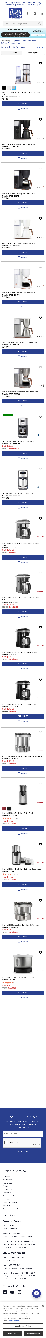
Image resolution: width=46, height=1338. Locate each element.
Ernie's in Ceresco (13, 1221)
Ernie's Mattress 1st (14, 1252)
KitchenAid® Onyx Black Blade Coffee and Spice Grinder (22, 869)
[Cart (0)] (42, 14)
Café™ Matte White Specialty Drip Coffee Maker (18, 243)
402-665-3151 (14, 1233)
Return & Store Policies (12, 1209)
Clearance (7, 1193)
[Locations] (28, 14)
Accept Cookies (33, 1333)
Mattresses (7, 1179)
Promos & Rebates (10, 1196)
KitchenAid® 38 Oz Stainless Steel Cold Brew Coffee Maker (22, 756)
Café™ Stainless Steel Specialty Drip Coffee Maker (20, 342)
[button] (4, 14)
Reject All (12, 1333)
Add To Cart (23, 104)
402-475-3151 (14, 1265)
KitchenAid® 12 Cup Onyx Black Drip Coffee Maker (20, 652)
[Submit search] (39, 23)
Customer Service (10, 1202)
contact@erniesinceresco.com (20, 1236)
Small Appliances (29, 41)
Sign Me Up (23, 1152)
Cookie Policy (13, 1321)
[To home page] (15, 14)
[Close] (43, 1306)
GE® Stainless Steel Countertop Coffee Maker (18, 441)
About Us (6, 1205)
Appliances (16, 41)
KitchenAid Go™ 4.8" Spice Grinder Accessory (18, 977)
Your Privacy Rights (23, 1326)
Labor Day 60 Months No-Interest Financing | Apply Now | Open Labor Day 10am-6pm (23, 3)
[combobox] (34, 53)
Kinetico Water (9, 1189)
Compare (24, 109)
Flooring (6, 1186)
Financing (7, 1199)
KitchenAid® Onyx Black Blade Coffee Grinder (18, 813)
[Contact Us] (35, 14)
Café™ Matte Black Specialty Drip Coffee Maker (18, 144)
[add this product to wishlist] (40, 63)
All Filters (13, 53)
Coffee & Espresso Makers (11, 43)
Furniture (6, 1176)
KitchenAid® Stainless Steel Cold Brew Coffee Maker (20, 925)
